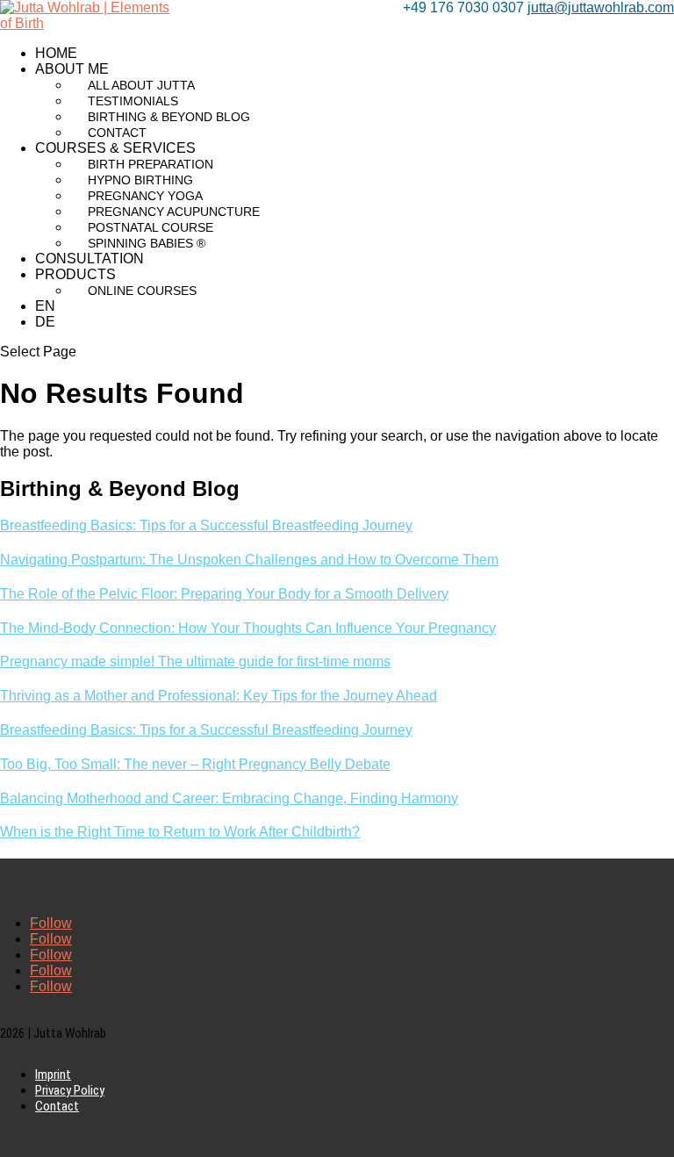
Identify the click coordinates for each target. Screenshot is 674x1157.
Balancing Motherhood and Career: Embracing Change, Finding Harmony (229, 798)
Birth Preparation (150, 164)
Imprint (53, 1074)
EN (45, 305)
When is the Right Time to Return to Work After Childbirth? (180, 831)
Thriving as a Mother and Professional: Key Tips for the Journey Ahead (218, 695)
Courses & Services (115, 147)
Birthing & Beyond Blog (169, 117)
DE (45, 321)
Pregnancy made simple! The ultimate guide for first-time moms (195, 661)
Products (75, 274)
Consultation (89, 258)
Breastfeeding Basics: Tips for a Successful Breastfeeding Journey (206, 525)
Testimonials (133, 101)
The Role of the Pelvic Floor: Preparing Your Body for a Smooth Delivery (224, 593)
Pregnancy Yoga (145, 196)
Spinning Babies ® (146, 243)
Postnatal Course (150, 227)
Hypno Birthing (140, 180)
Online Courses (142, 291)
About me (72, 68)
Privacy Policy (69, 1090)
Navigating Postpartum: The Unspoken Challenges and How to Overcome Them (249, 559)
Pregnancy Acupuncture (174, 212)
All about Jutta (141, 85)
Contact (117, 133)
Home (56, 53)
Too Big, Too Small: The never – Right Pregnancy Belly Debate (195, 764)
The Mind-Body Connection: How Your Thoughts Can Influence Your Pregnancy (248, 628)
